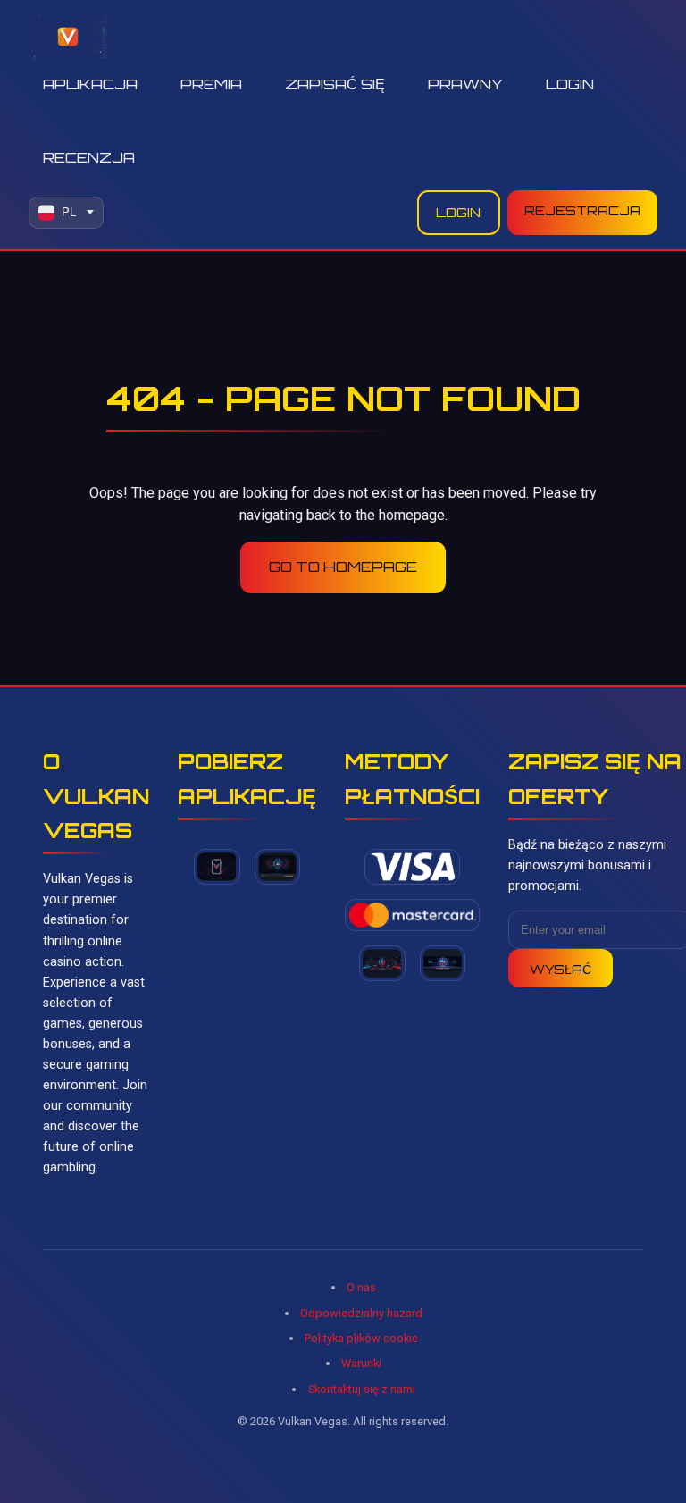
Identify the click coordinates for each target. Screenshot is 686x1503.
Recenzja (89, 157)
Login (570, 84)
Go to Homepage (343, 566)
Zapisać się (335, 84)
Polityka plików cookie (361, 1338)
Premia (211, 84)
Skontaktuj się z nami (361, 1389)
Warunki (361, 1363)
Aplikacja (90, 84)
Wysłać (560, 969)
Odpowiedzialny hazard (361, 1313)
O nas (361, 1287)
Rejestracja (582, 210)
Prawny (465, 84)
